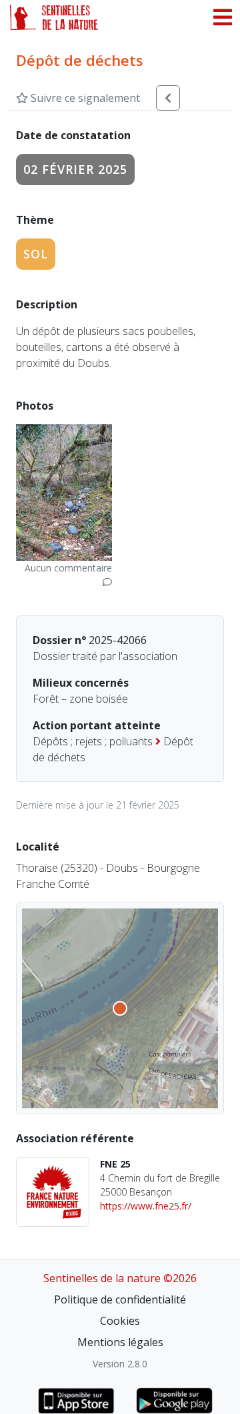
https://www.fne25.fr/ (145, 1206)
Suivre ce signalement (84, 98)
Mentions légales (120, 1342)
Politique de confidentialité (120, 1299)
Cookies (120, 1320)
